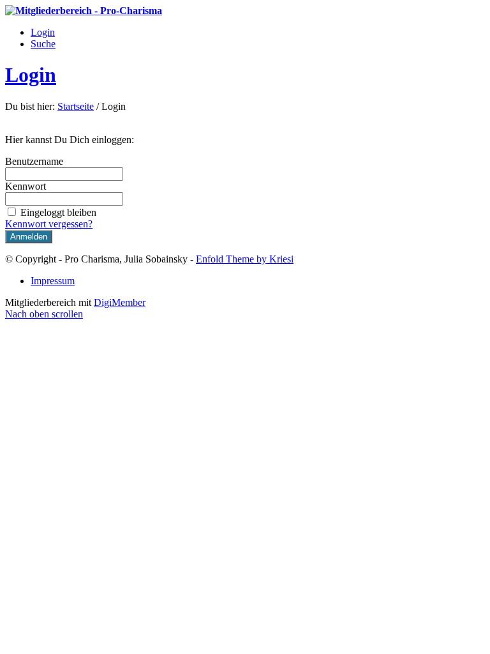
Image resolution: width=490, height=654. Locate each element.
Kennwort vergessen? (49, 223)
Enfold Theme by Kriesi (244, 259)
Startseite (75, 106)
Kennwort (25, 186)
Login (30, 74)
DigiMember (119, 302)
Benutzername (34, 161)
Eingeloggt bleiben (58, 212)
